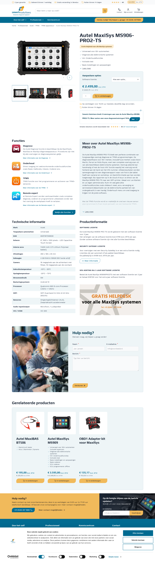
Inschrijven (136, 513)
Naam (75, 344)
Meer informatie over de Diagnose (35, 158)
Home (14, 25)
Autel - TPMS (34, 25)
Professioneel (23, 25)
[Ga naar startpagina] (21, 10)
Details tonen (114, 557)
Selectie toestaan (138, 540)
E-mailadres (111, 344)
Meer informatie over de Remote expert (37, 205)
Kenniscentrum (53, 20)
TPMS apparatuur (47, 25)
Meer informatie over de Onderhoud (36, 173)
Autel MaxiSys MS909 (58, 440)
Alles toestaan (138, 533)
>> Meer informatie (90, 261)
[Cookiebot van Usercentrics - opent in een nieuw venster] (13, 556)
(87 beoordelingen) (130, 127)
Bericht (75, 354)
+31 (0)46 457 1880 (22, 510)
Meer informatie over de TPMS (34, 188)
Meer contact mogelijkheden (50, 510)
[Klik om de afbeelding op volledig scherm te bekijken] (43, 58)
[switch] (62, 556)
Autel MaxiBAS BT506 (27, 440)
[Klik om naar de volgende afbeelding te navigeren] (69, 77)
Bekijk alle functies (63, 212)
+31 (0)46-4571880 (119, 20)
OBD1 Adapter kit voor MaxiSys (92, 440)
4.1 (123, 2)
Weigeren (138, 547)
